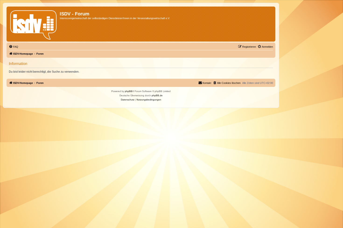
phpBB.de (157, 95)
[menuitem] (13, 47)
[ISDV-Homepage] (34, 24)
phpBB (128, 91)
